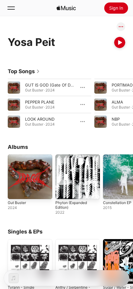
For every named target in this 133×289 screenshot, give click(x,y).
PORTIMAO (122, 84)
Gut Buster (17, 202)
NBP (116, 119)
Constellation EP (117, 202)
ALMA (117, 102)
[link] (24, 71)
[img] (66, 8)
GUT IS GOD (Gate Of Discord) (54, 84)
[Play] (119, 42)
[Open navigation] (11, 8)
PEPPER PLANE (39, 102)
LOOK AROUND (39, 119)
